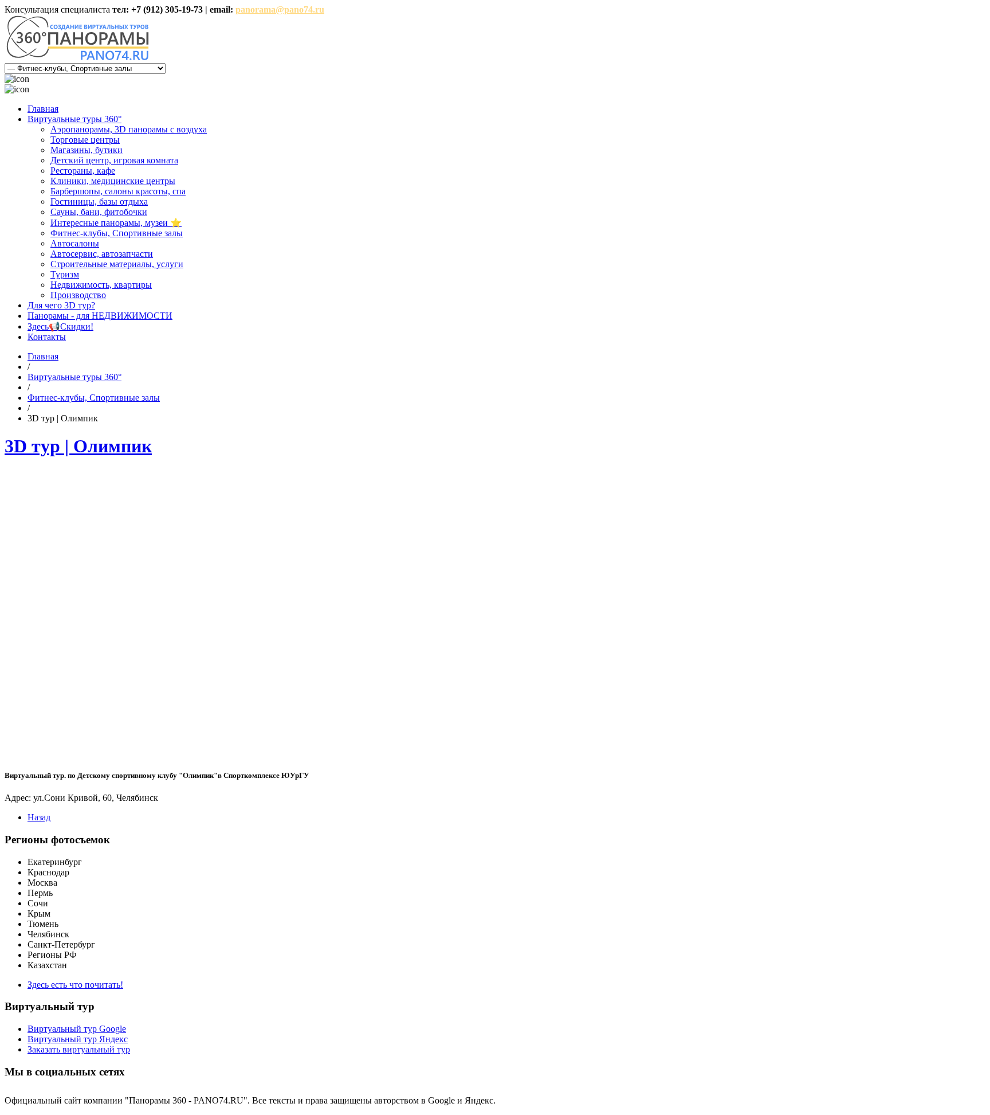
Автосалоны (74, 243)
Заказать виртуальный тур (79, 1049)
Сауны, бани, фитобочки (98, 212)
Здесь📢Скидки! (60, 326)
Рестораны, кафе (82, 170)
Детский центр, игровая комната (114, 160)
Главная (43, 109)
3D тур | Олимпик (78, 446)
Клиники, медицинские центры (112, 181)
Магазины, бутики (86, 150)
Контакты (47, 337)
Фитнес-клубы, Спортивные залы (116, 233)
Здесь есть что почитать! (75, 984)
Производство (78, 295)
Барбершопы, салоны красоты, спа (118, 191)
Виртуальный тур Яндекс (78, 1039)
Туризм (64, 274)
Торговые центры (85, 139)
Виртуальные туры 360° (74, 119)
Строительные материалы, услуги (116, 264)
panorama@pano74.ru (279, 9)
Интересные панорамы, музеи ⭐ (116, 223)
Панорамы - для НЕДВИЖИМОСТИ (100, 315)
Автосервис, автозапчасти (101, 254)
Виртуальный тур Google (77, 1029)
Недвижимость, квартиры (101, 284)
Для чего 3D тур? (61, 305)
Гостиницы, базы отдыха (99, 201)
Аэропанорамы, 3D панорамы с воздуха (128, 129)
